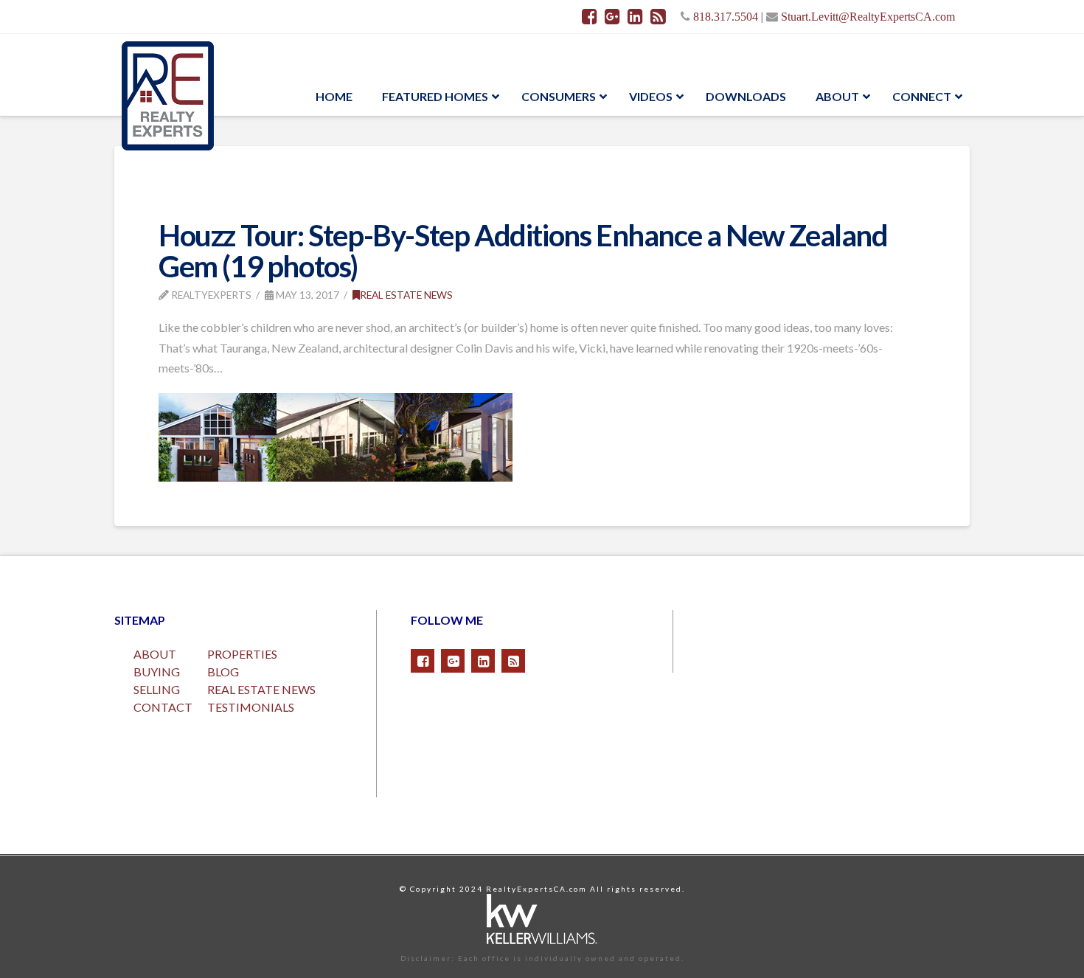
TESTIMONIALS (250, 707)
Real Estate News (406, 294)
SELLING (156, 689)
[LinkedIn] (635, 16)
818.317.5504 (725, 16)
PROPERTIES (242, 654)
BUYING (156, 672)
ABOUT (154, 654)
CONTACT (162, 707)
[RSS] (658, 16)
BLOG (223, 672)
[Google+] (612, 16)
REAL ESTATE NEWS (261, 689)
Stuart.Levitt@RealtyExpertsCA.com (868, 16)
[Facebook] (589, 16)
